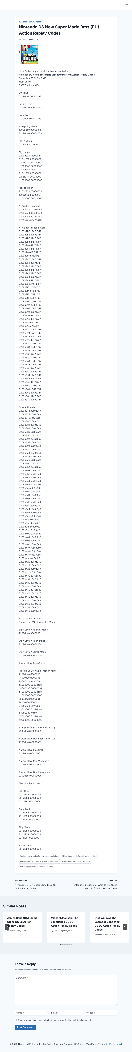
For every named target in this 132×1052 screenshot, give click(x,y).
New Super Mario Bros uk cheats (76, 861)
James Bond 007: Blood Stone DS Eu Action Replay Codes (22, 921)
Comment (22, 978)
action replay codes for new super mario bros (39, 856)
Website (90, 1012)
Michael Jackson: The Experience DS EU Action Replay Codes (64, 921)
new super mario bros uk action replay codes (39, 861)
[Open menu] (126, 5)
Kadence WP (116, 1044)
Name (20, 1012)
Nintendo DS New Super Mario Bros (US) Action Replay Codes (36, 884)
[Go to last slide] (7, 927)
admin (24, 39)
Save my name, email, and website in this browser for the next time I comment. (55, 1020)
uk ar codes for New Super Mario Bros (36, 867)
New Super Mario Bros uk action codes (79, 856)
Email (55, 1012)
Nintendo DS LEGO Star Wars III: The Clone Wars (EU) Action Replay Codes (95, 884)
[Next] (125, 927)
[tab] (60, 944)
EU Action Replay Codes (30, 22)
